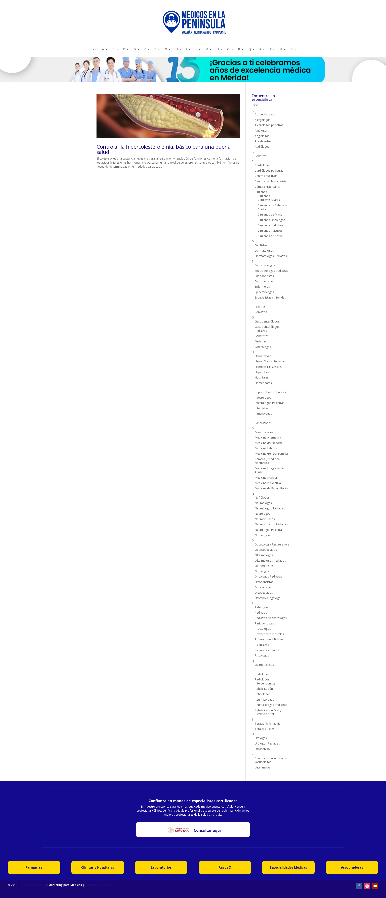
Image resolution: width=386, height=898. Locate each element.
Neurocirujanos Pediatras (271, 524)
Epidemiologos (264, 292)
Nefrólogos (262, 497)
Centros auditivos (266, 176)
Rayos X (225, 867)
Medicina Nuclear (266, 477)
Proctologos (263, 628)
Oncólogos (262, 571)
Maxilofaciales (264, 432)
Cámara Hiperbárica (267, 187)
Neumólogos (263, 503)
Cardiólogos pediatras (269, 170)
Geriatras (261, 341)
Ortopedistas (263, 587)
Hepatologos (263, 372)
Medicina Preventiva (268, 483)
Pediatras (261, 612)
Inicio (94, 49)
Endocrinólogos (265, 265)
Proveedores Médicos (269, 639)
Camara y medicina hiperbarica (267, 461)
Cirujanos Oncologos (271, 220)
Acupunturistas (264, 114)
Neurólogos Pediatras (269, 530)
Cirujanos (261, 192)
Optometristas (264, 566)
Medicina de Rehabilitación (272, 488)
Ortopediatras (264, 592)
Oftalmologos (264, 555)
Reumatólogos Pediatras (271, 705)
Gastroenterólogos (267, 321)
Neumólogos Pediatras (270, 508)
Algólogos (261, 130)
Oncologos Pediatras (268, 576)
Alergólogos (262, 120)
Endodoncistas (264, 276)
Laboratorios (263, 423)
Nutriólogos (262, 535)
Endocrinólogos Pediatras (271, 271)
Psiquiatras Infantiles (268, 650)
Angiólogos (262, 136)
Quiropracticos (264, 665)
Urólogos (261, 738)
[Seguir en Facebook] (359, 886)
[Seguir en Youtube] (375, 886)
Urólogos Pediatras (267, 743)
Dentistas (261, 245)
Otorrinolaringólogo (267, 598)
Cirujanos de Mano (270, 214)
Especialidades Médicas (288, 867)
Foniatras (261, 312)
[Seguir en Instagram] (367, 886)
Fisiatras (260, 307)
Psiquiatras (262, 645)
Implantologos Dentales (270, 392)
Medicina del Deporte (269, 443)
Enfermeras (262, 286)
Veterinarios (262, 767)
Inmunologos (263, 413)
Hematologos (264, 356)
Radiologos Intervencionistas (266, 681)
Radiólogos (262, 674)
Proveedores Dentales (269, 634)
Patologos (261, 607)
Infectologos (263, 397)
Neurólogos (262, 513)
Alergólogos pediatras (269, 125)
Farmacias (34, 867)
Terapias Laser (264, 729)
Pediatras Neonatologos (271, 618)
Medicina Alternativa (268, 437)
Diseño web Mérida (34, 885)
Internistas (261, 408)
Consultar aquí (207, 830)
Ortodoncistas (264, 582)
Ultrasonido (262, 749)
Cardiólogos (262, 165)
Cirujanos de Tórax (270, 236)
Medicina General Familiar (271, 453)
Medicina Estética (266, 448)
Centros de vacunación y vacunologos (271, 760)
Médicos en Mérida (98, 885)
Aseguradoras (352, 867)
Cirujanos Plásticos (270, 230)
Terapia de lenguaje (267, 723)
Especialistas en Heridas (270, 297)
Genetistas (262, 336)
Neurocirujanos (265, 519)
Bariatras (261, 156)
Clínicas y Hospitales (97, 867)
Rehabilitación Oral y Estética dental (268, 712)
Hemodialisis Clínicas (268, 367)
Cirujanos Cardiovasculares (269, 198)
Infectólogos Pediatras (269, 403)
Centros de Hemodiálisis (270, 181)
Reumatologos (264, 699)
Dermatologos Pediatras (271, 256)
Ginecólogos (263, 347)
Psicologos (262, 655)
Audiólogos (262, 146)
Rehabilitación (264, 689)
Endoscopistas (264, 281)
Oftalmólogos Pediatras (270, 560)
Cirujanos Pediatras (270, 225)
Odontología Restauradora (272, 544)
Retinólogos (262, 694)
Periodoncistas (264, 623)
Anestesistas (263, 141)
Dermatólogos (264, 250)
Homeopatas (263, 383)
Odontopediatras (266, 550)
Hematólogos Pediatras (270, 361)
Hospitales (261, 377)
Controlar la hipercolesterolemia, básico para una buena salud (163, 149)
